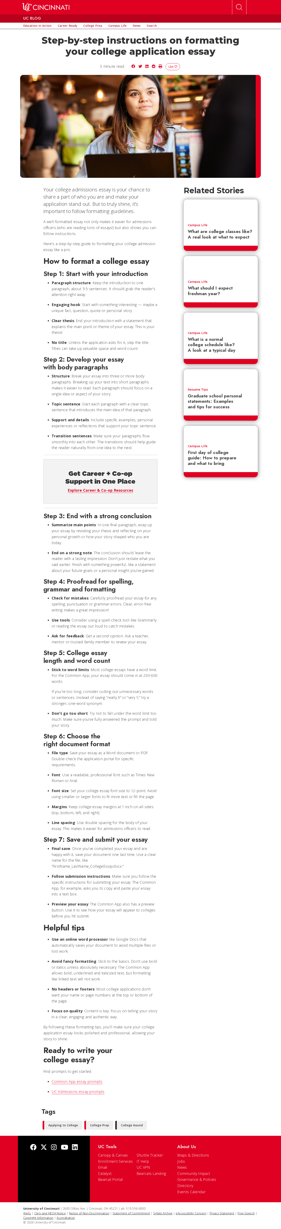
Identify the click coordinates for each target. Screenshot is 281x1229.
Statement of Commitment (131, 1213)
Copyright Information (38, 1218)
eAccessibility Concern (191, 1213)
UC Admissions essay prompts (78, 1091)
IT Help (143, 1161)
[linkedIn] (75, 1147)
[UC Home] (45, 7)
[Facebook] (33, 1147)
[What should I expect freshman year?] (221, 266)
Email (102, 1167)
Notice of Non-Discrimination (89, 1213)
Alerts (27, 1213)
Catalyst (104, 1173)
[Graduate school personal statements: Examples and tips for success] (221, 376)
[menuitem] (37, 26)
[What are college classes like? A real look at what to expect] (221, 209)
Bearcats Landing (151, 1173)
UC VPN (143, 1167)
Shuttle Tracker (150, 1155)
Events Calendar (191, 1191)
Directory (185, 1185)
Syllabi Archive (163, 1213)
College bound (132, 1125)
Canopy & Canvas (113, 1155)
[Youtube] (64, 1147)
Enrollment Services (115, 1161)
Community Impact (193, 1173)
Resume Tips (198, 389)
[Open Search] (239, 7)
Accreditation (66, 1218)
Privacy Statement (222, 1213)
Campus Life (197, 225)
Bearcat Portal (110, 1179)
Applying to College (63, 1125)
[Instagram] (54, 1147)
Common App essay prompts (77, 1081)
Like (171, 67)
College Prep (99, 1125)
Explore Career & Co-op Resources (100, 490)
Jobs (181, 1161)
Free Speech (246, 1213)
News (182, 1167)
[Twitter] (44, 1147)
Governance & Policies (196, 1179)
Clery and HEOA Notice (50, 1213)
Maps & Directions (193, 1155)
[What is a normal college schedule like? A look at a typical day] (221, 320)
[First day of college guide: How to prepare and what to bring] (221, 433)
